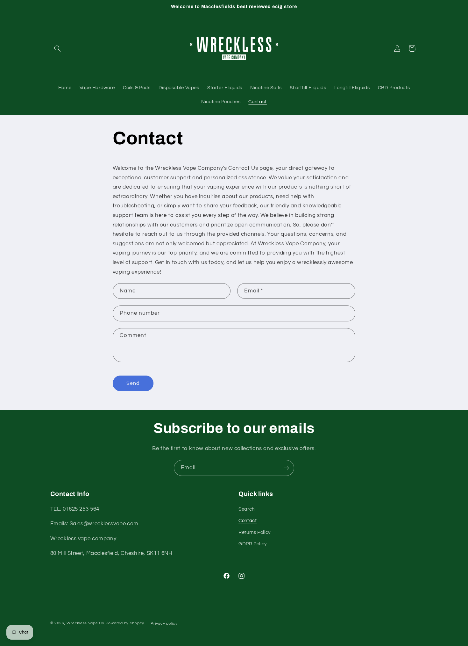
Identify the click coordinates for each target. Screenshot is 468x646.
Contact (247, 520)
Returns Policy (254, 532)
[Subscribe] (286, 468)
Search (246, 509)
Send (133, 383)
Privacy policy (164, 623)
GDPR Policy (252, 544)
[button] (57, 48)
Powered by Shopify (125, 623)
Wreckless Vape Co (85, 623)
